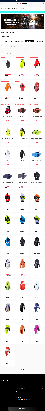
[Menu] (1, 3)
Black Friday (21, 404)
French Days (15, 404)
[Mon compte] (40, 3)
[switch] (12, 46)
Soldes (11, 404)
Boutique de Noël (27, 404)
